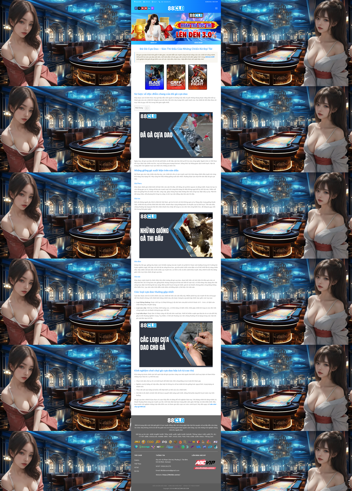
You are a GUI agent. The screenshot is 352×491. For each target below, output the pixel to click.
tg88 (179, 434)
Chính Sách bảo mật (175, 486)
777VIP (141, 436)
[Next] (216, 27)
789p (166, 434)
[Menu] (216, 8)
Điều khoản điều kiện (160, 486)
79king (194, 434)
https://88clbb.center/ (171, 475)
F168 (183, 436)
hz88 (170, 434)
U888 (146, 436)
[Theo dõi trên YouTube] (145, 8)
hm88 (162, 434)
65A (179, 436)
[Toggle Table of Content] (146, 108)
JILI (214, 434)
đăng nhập (198, 43)
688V (166, 436)
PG (212, 434)
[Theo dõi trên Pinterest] (142, 8)
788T (170, 436)
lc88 (204, 434)
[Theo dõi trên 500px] (149, 8)
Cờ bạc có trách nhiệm (191, 486)
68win (201, 436)
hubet (200, 434)
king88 (156, 434)
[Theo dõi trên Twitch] (152, 8)
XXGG (175, 436)
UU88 (192, 436)
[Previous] (135, 27)
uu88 (174, 434)
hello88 (188, 434)
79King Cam (209, 436)
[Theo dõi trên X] (139, 8)
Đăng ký (154, 43)
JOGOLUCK (153, 436)
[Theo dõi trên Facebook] (136, 8)
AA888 (160, 436)
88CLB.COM (209, 57)
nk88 (151, 434)
